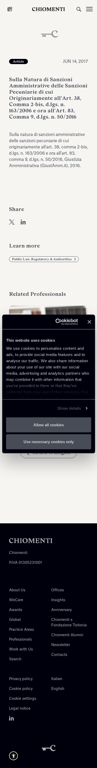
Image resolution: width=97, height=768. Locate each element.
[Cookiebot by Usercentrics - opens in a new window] (58, 322)
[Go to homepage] (48, 9)
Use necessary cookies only (49, 442)
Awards (15, 610)
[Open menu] (91, 9)
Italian (56, 679)
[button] (13, 755)
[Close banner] (89, 322)
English (57, 689)
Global (15, 620)
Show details (69, 408)
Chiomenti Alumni (67, 635)
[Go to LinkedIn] (11, 718)
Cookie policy (21, 689)
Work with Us (21, 649)
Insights (58, 600)
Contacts (59, 655)
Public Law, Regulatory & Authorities (42, 259)
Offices (57, 590)
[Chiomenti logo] (31, 541)
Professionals (20, 639)
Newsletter (60, 645)
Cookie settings (22, 699)
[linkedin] (23, 222)
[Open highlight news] (9, 9)
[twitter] (11, 222)
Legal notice (20, 708)
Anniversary (61, 610)
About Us (17, 590)
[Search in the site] (78, 9)
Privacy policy (21, 679)
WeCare (16, 600)
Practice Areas (21, 630)
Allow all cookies (48, 424)
